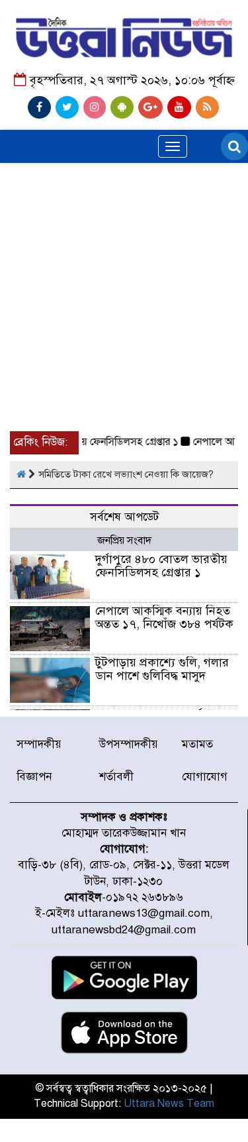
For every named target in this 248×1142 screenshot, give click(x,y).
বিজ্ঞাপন (34, 777)
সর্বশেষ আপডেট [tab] (124, 517)
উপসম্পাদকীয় (128, 744)
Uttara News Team (169, 1103)
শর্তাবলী (116, 777)
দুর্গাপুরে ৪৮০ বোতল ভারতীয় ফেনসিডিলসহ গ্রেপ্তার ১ (161, 566)
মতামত (197, 744)
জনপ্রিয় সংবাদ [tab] (124, 540)
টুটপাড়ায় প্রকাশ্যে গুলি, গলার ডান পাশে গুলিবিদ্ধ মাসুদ (162, 669)
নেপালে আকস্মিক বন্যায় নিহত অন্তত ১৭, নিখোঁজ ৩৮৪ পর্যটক (164, 617)
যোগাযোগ (204, 777)
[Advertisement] (124, 252)
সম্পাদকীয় (39, 744)
